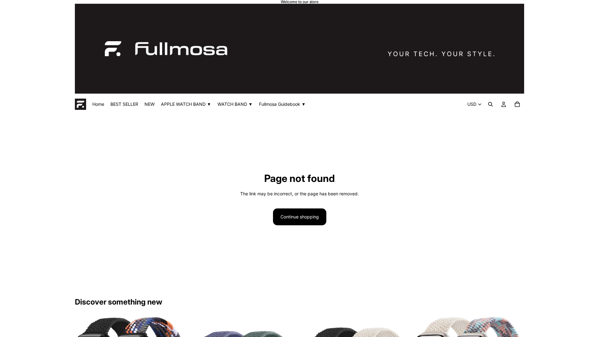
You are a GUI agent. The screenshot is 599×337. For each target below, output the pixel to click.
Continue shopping (299, 216)
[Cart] (517, 104)
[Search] (490, 104)
